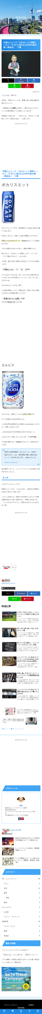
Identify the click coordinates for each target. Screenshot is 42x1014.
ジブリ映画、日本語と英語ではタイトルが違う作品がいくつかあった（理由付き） (20, 961)
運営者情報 (21, 1008)
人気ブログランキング (8, 583)
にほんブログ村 (15, 830)
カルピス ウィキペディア (10, 462)
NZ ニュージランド (9, 588)
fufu (21, 805)
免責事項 (31, 1005)
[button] (38, 540)
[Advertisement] (21, 146)
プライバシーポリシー (11, 1005)
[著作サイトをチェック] (19, 818)
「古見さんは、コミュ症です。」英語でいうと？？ (20, 955)
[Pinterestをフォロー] (22, 818)
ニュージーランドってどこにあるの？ (15, 950)
